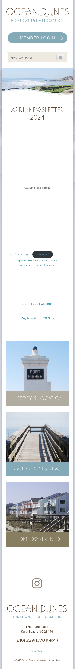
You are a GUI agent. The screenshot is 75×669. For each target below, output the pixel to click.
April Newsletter (20, 254)
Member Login (37, 38)
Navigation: (21, 57)
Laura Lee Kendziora (43, 265)
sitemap (36, 650)
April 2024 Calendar (37, 303)
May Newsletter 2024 (37, 318)
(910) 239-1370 (36, 640)
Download (42, 254)
